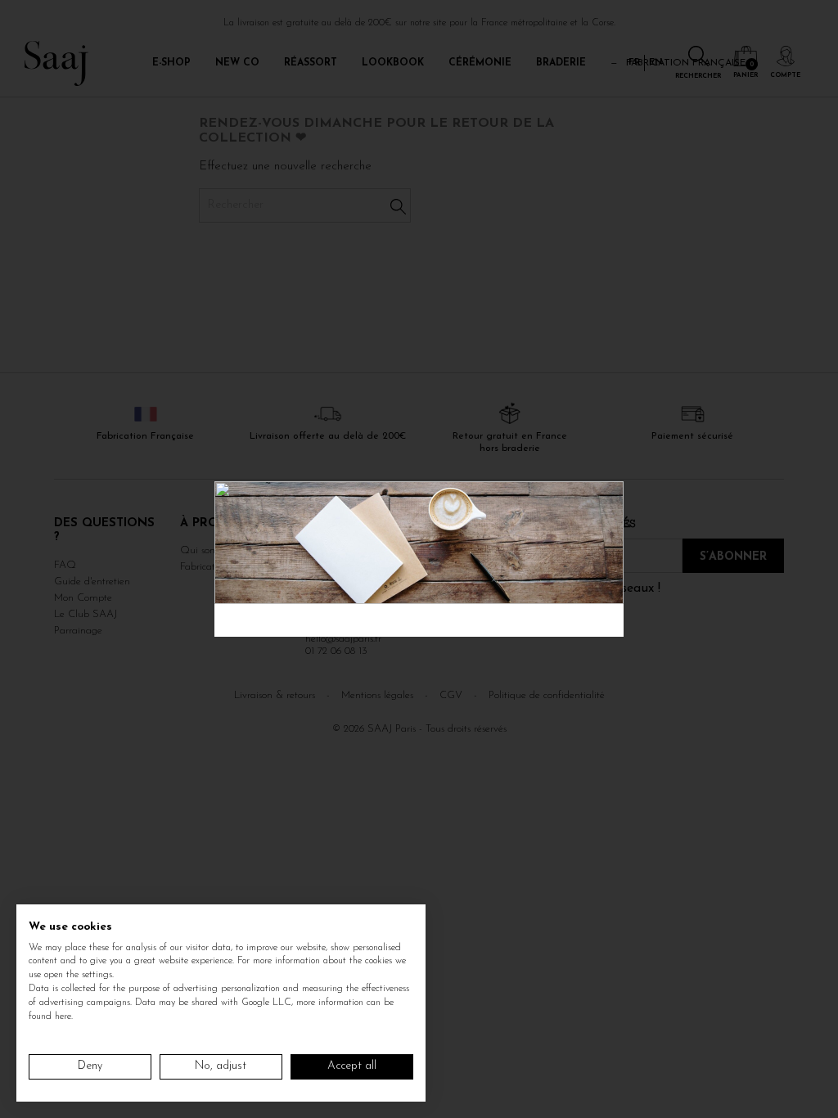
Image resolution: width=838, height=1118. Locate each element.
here (63, 1016)
